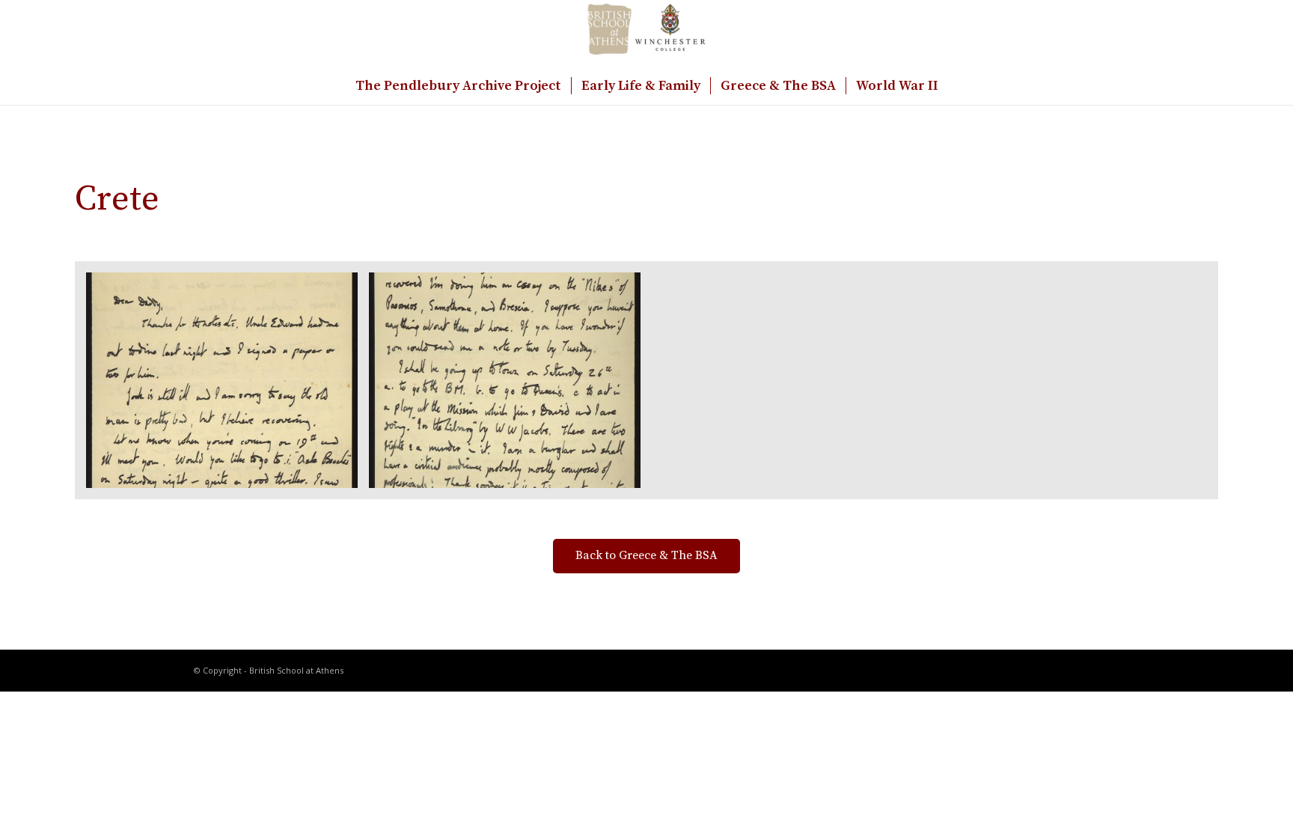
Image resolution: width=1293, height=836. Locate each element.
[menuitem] (458, 86)
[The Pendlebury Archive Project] (646, 33)
